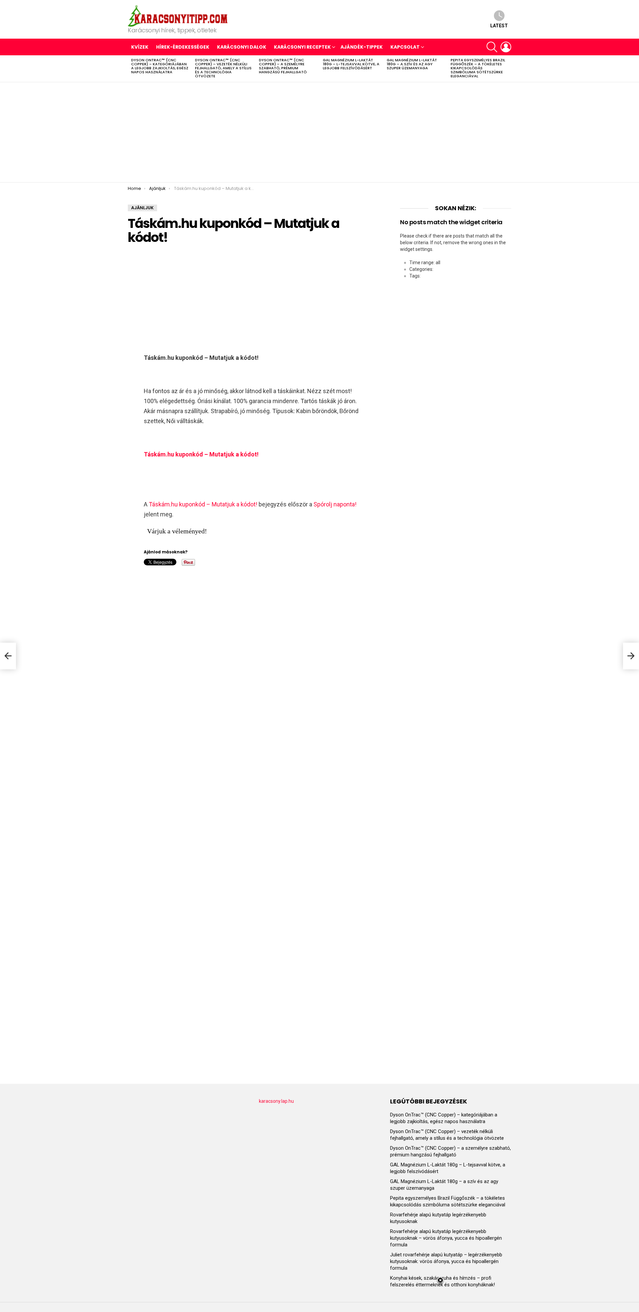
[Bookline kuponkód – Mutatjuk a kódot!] (631, 656)
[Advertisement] (319, 132)
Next (508, 68)
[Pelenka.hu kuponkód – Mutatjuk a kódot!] (8, 656)
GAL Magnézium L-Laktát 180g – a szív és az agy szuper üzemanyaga (412, 64)
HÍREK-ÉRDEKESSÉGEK (182, 47)
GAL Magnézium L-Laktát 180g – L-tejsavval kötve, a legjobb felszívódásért (351, 64)
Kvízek (139, 47)
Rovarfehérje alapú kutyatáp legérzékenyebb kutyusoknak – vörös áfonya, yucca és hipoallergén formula (446, 1238)
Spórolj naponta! (335, 504)
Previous (131, 68)
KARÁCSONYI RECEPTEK (302, 47)
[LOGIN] (506, 47)
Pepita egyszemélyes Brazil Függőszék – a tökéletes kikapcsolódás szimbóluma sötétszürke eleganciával (478, 68)
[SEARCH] (492, 47)
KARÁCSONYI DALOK (241, 47)
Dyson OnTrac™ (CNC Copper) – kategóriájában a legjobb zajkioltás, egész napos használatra (159, 66)
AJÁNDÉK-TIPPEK (361, 47)
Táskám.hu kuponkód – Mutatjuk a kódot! (203, 504)
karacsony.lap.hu (276, 1101)
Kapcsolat (405, 47)
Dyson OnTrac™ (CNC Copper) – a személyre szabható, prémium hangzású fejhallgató (283, 66)
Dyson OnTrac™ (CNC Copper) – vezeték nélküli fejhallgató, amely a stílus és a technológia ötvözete (223, 68)
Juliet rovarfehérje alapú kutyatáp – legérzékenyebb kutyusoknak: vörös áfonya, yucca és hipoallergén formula (446, 1261)
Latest (499, 25)
